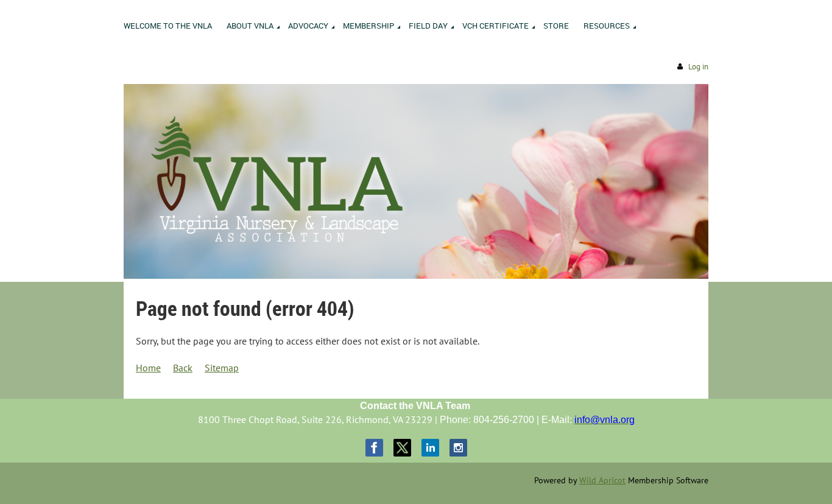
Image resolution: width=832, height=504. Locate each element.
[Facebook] (374, 448)
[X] (402, 448)
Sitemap (222, 368)
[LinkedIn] (430, 448)
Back (182, 368)
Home (148, 368)
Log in (698, 66)
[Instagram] (458, 448)
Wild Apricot (602, 480)
